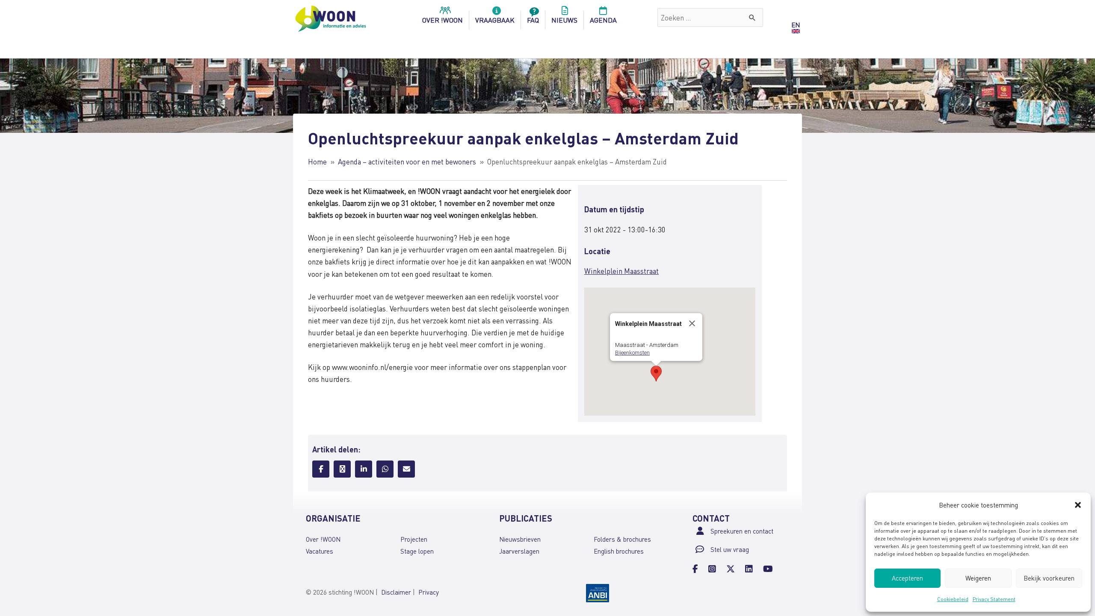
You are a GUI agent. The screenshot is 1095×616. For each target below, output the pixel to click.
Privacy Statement (994, 599)
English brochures (619, 551)
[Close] (692, 323)
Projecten (413, 539)
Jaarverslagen (519, 551)
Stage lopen (417, 551)
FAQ (533, 19)
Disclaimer (396, 592)
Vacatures (319, 551)
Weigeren (978, 578)
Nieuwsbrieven (520, 539)
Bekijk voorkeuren (1049, 578)
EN (795, 25)
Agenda (603, 19)
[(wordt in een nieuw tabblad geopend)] (597, 592)
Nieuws (564, 19)
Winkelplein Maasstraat (621, 271)
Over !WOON (323, 539)
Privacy (428, 592)
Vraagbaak (495, 19)
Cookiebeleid (952, 599)
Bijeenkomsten (632, 352)
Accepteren (907, 578)
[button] (1078, 505)
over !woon (442, 19)
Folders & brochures (622, 539)
